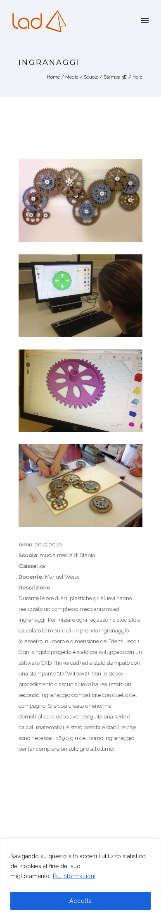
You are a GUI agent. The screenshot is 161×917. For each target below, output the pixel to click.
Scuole (91, 77)
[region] (80, 878)
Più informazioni (74, 876)
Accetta (80, 901)
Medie (71, 77)
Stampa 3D (115, 77)
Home (53, 77)
